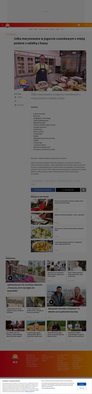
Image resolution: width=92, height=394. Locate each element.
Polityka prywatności (29, 391)
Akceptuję (82, 384)
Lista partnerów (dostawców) (48, 388)
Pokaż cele (81, 388)
